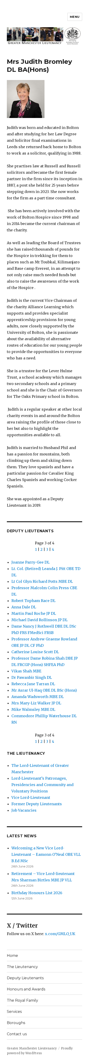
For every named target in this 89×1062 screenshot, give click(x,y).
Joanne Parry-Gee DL (30, 562)
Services (14, 1011)
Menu (75, 17)
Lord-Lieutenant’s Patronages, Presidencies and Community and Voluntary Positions (42, 784)
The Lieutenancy (26, 753)
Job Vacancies (24, 810)
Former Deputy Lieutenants (36, 804)
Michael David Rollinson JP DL (39, 620)
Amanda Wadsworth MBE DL (37, 696)
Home (12, 955)
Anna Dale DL (23, 607)
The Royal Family (22, 1000)
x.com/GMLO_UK (60, 933)
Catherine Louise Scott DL (35, 652)
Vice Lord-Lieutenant (30, 797)
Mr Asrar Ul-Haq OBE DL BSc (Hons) (44, 690)
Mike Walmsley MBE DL (33, 709)
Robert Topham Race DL (33, 600)
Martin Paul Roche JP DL (33, 613)
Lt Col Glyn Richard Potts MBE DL (42, 581)
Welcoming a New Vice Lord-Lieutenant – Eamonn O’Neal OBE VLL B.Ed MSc (46, 854)
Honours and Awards (26, 989)
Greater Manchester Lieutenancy (32, 1048)
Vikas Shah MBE (26, 671)
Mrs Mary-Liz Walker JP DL (36, 703)
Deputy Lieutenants (30, 531)
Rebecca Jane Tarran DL (33, 684)
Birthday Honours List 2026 (36, 893)
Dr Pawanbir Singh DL (31, 677)
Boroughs (16, 1023)
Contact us (17, 1034)
